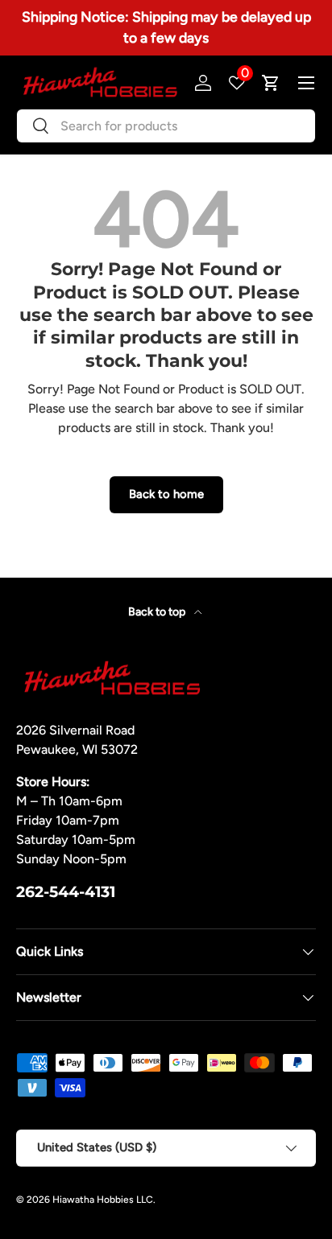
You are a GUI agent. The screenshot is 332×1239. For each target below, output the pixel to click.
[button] (270, 83)
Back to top (158, 612)
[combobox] (166, 125)
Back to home (166, 494)
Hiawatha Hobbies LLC (102, 1199)
